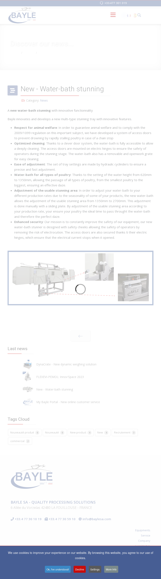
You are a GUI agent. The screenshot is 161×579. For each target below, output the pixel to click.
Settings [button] (95, 569)
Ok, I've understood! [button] (58, 569)
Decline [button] (79, 569)
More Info (111, 569)
